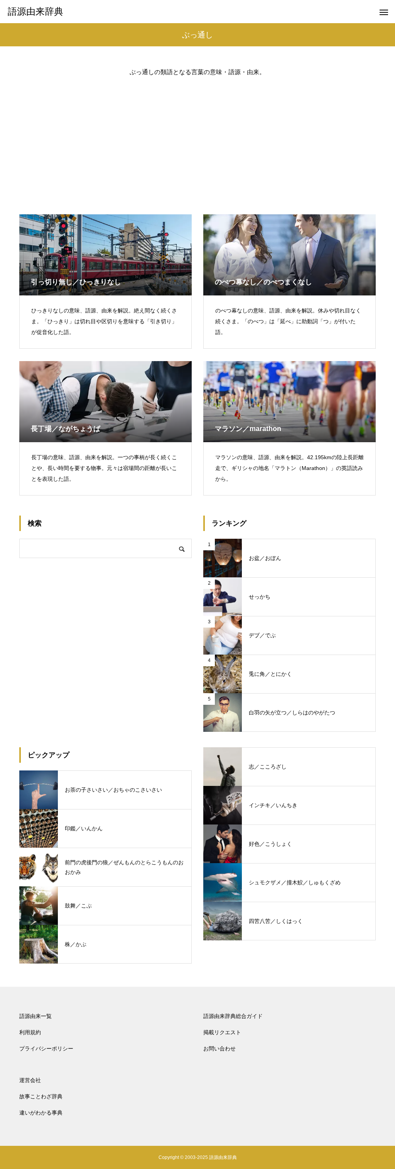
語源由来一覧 (35, 1016)
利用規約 (30, 1032)
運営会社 (30, 1080)
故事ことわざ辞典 (40, 1096)
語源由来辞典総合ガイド (233, 1016)
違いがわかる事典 (40, 1113)
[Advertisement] (197, 139)
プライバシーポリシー (46, 1048)
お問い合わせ (219, 1048)
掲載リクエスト (222, 1032)
